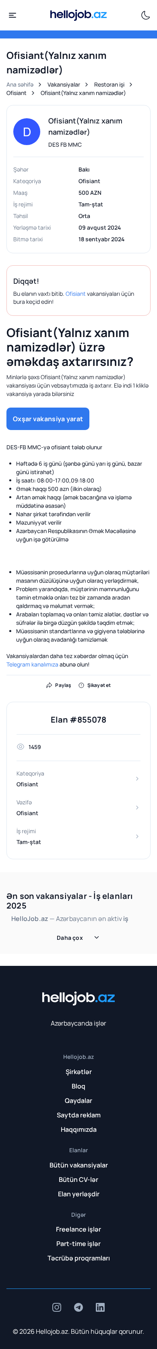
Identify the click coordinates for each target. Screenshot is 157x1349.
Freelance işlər (78, 1229)
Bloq (78, 1086)
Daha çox (70, 937)
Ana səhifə (19, 84)
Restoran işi (109, 84)
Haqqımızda (79, 1129)
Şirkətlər (79, 1071)
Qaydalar (78, 1100)
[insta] (57, 1307)
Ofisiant (16, 93)
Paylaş (63, 685)
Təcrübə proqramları (79, 1258)
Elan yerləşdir (78, 1193)
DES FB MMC (65, 144)
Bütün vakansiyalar (79, 1165)
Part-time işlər (78, 1243)
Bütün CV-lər (78, 1179)
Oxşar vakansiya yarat (48, 418)
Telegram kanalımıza (32, 664)
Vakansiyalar (64, 84)
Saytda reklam (79, 1115)
